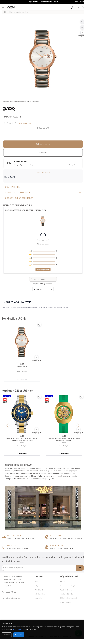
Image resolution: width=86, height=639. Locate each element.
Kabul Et (18, 635)
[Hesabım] (72, 7)
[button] (82, 33)
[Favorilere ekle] (82, 21)
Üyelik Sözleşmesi (66, 590)
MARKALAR (16, 101)
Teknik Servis (39, 590)
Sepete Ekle (23, 453)
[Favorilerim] (78, 7)
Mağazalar (38, 598)
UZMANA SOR (43, 153)
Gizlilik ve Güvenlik (66, 594)
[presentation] (43, 471)
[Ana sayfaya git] (11, 7)
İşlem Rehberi (64, 582)
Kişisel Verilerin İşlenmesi (68, 598)
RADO (23, 101)
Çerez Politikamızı (18, 629)
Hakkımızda (38, 582)
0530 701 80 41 (78, 2)
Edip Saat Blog (40, 594)
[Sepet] (82, 7)
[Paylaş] (82, 27)
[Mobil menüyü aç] (3, 7)
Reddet (7, 635)
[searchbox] (46, 12)
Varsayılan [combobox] (38, 289)
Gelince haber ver (43, 144)
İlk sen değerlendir (25, 123)
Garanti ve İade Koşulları (68, 586)
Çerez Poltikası (65, 602)
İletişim (37, 586)
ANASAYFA (7, 101)
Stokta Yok (23, 379)
